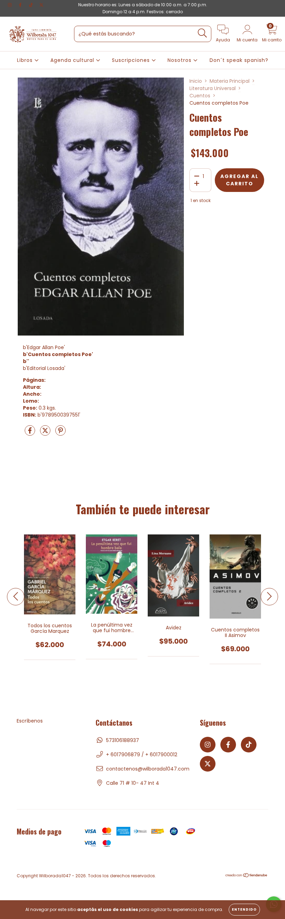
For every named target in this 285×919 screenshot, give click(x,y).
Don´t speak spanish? (239, 60)
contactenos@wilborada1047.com (147, 768)
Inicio (195, 81)
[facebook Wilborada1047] (21, 4)
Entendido (244, 909)
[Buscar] (202, 33)
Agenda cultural (73, 60)
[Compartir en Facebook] (30, 433)
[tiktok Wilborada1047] (31, 4)
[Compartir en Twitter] (46, 433)
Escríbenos (30, 720)
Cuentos (199, 95)
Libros (25, 60)
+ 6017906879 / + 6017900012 (141, 754)
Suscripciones (132, 60)
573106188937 (122, 740)
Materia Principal (230, 81)
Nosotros (180, 60)
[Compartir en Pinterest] (60, 433)
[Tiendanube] (246, 876)
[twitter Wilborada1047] (41, 4)
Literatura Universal (212, 88)
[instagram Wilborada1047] (10, 4)
